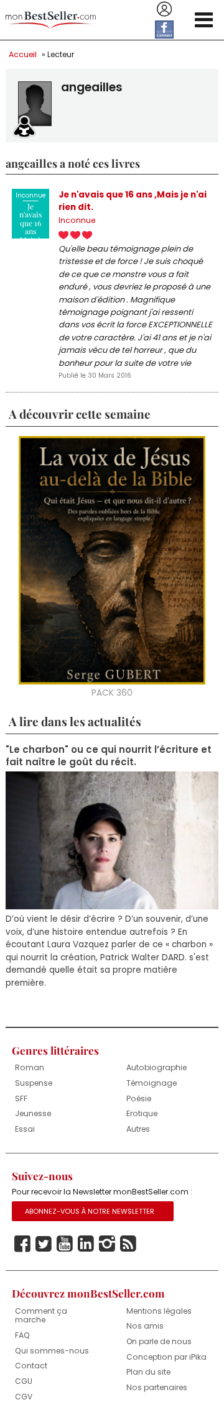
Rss (128, 1244)
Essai (25, 1129)
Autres (138, 1129)
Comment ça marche (41, 1316)
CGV (23, 1396)
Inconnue (76, 220)
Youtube (64, 1244)
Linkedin (86, 1244)
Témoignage (151, 1083)
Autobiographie (156, 1067)
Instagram (107, 1244)
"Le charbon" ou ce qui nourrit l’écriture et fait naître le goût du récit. (109, 756)
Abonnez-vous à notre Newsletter (89, 1211)
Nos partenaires (156, 1387)
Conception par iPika (166, 1357)
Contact (31, 1365)
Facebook (22, 1244)
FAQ (22, 1335)
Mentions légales (159, 1311)
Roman (29, 1067)
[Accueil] (51, 20)
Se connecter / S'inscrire (164, 9)
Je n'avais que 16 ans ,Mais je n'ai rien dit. (132, 201)
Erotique (141, 1113)
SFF (21, 1098)
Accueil (23, 54)
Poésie (138, 1098)
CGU (23, 1381)
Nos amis (145, 1326)
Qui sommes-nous (52, 1350)
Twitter (43, 1244)
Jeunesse (33, 1113)
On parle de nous (159, 1341)
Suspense (33, 1083)
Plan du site (148, 1372)
